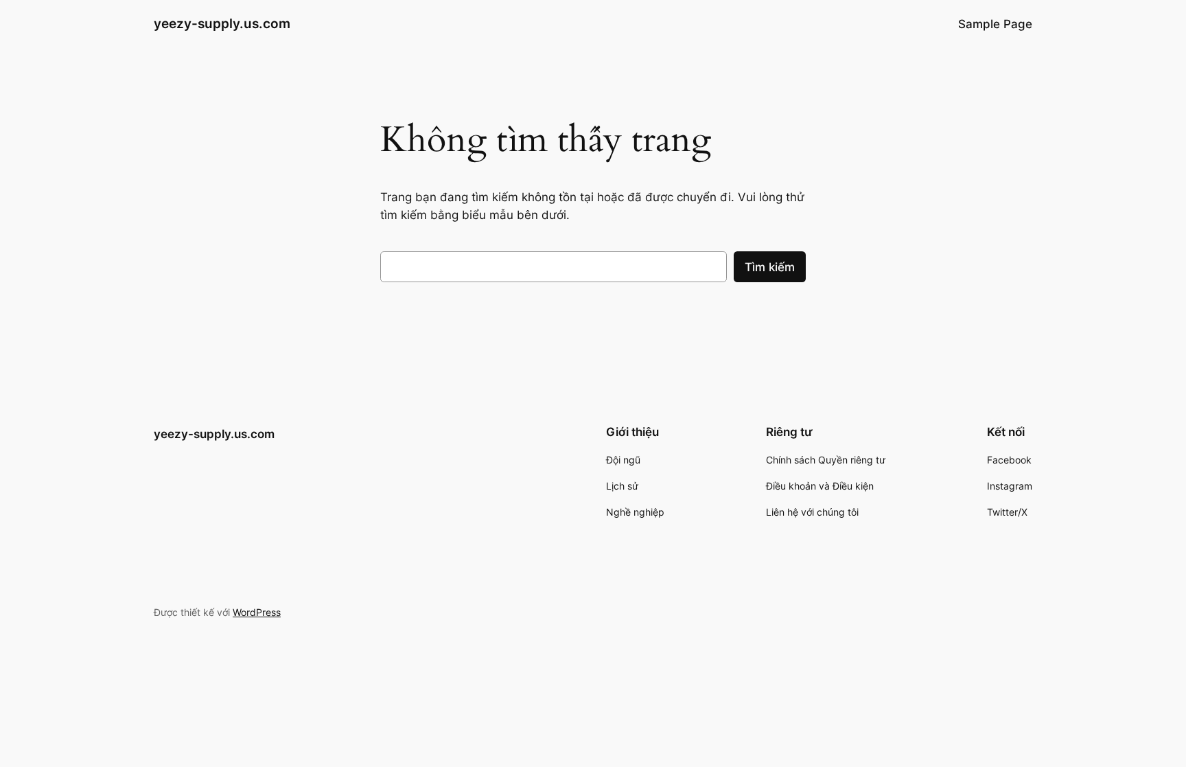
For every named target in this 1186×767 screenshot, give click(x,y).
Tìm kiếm (770, 267)
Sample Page (995, 24)
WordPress (257, 612)
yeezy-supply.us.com (222, 23)
